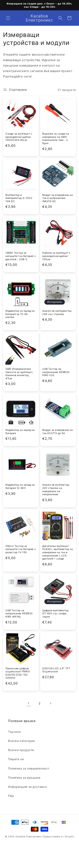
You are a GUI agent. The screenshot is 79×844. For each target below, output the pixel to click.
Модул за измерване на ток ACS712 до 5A (57, 431)
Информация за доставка (27, 786)
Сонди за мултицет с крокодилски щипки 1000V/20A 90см (18, 136)
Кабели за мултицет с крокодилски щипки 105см (56, 256)
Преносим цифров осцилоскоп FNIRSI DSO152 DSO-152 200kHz (17, 673)
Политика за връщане (24, 777)
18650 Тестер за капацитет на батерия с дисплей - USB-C (20, 256)
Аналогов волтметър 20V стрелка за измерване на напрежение (55, 489)
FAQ (11, 796)
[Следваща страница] (50, 703)
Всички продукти (21, 750)
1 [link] (28, 703)
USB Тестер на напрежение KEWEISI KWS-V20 (55, 372)
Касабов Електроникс (29, 836)
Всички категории (21, 741)
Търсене (14, 731)
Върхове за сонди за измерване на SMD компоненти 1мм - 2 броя (55, 138)
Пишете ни (16, 759)
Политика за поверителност (28, 768)
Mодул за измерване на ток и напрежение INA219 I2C (57, 198)
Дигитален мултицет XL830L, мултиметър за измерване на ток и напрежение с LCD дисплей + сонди (57, 552)
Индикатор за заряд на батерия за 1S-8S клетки (20, 314)
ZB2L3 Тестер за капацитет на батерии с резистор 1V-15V (20, 549)
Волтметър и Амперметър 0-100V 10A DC (18, 198)
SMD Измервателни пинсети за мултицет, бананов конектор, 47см (19, 373)
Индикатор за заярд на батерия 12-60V (20, 486)
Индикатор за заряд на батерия (20, 431)
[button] (8, 18)
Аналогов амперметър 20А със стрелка (57, 312)
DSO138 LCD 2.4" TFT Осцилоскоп (56, 670)
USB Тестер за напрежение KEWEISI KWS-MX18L (19, 613)
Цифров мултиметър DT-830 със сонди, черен (55, 613)
